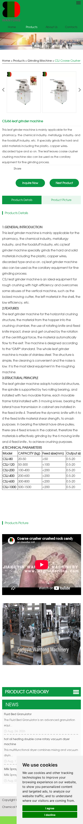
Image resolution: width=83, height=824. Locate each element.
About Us (51, 27)
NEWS (12, 704)
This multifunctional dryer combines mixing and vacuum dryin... (41, 752)
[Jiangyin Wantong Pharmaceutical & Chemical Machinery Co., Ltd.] (41, 11)
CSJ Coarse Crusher (67, 60)
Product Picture (61, 200)
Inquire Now (30, 182)
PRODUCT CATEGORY (27, 691)
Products (31, 27)
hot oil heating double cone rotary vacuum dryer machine (36, 741)
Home (12, 27)
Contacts (71, 27)
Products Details (21, 200)
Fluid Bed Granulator (17, 714)
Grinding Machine (40, 60)
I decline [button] (49, 814)
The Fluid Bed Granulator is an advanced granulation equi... (39, 722)
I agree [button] (49, 808)
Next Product (64, 182)
